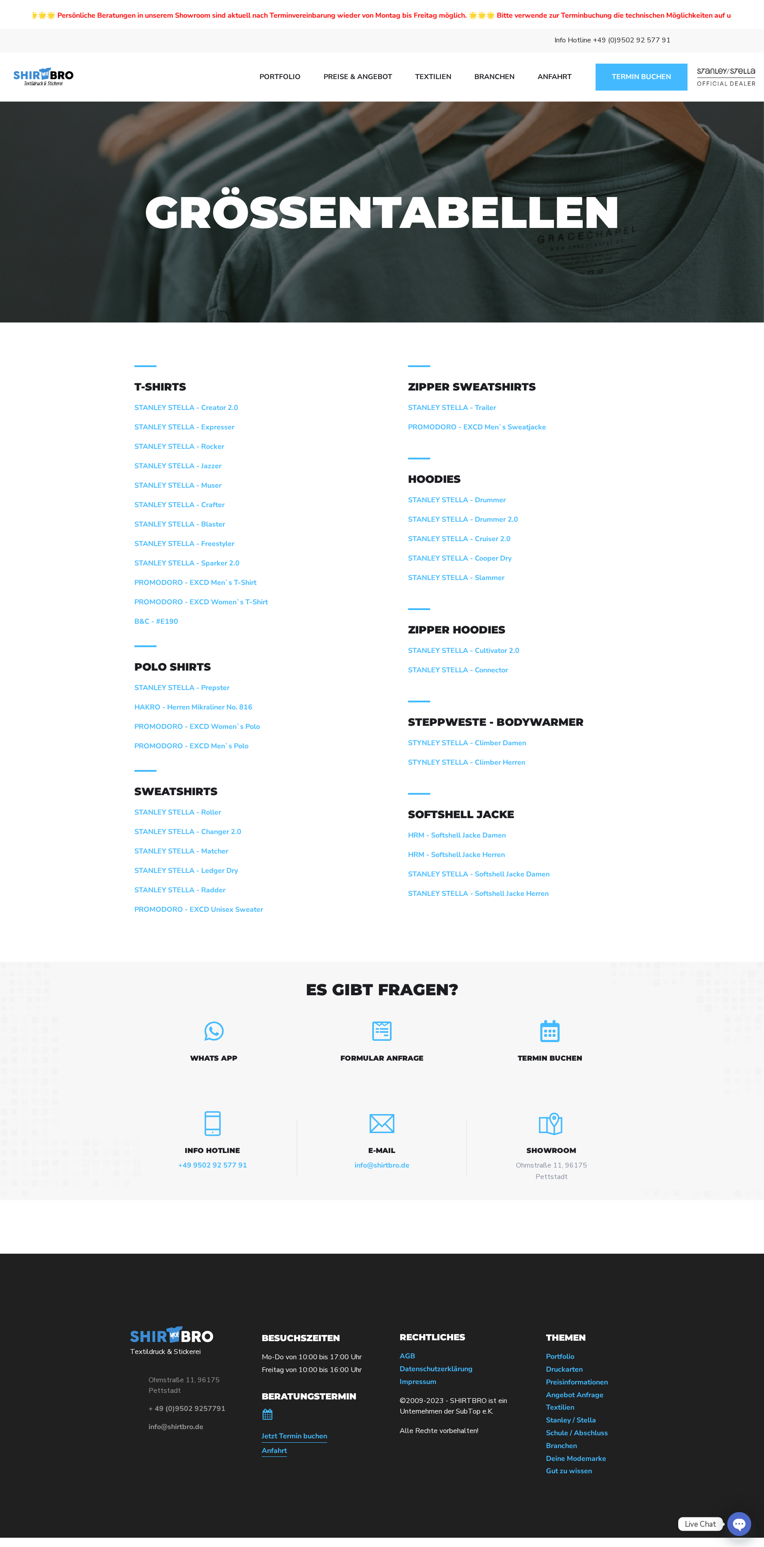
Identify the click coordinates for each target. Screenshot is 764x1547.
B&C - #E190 (156, 621)
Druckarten (564, 1369)
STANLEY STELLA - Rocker (179, 446)
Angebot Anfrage (575, 1395)
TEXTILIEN (433, 77)
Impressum (418, 1382)
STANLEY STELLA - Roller (177, 812)
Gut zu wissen (569, 1471)
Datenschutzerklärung (436, 1369)
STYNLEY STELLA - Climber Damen (467, 743)
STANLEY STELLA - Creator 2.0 (186, 408)
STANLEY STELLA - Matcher (181, 851)
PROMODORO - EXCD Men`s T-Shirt (195, 583)
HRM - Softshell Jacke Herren (456, 855)
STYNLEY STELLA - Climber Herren (466, 762)
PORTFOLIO (280, 77)
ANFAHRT (555, 77)
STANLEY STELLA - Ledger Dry (186, 871)
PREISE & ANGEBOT (358, 77)
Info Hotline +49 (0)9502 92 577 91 (612, 40)
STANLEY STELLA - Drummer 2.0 (463, 519)
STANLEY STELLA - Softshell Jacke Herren (478, 894)
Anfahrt (274, 1451)
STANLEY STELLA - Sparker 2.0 (187, 563)
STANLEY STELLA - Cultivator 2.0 (464, 651)
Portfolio (560, 1356)
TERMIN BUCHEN (641, 77)
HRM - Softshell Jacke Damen (457, 835)
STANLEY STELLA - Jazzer (178, 466)
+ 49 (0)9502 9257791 (187, 1409)
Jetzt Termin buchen (294, 1436)
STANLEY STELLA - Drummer (457, 500)
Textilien (560, 1407)
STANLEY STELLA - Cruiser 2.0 (459, 539)
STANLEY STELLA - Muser (178, 485)
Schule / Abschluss (577, 1433)
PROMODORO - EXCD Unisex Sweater (198, 909)
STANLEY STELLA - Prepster (181, 688)
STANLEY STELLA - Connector (458, 670)
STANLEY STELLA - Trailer (452, 408)
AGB (407, 1356)
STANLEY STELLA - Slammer (456, 578)
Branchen (561, 1446)
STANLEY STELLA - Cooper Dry (460, 558)
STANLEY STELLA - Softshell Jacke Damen (479, 874)
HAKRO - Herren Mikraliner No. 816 (193, 707)
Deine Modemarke (576, 1459)
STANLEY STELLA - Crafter (179, 505)
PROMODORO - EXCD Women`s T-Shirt (201, 602)
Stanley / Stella (571, 1420)
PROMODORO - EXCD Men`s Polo (191, 746)
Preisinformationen (577, 1382)
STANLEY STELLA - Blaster (179, 524)
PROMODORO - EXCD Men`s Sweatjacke (477, 427)
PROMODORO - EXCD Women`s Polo (197, 727)
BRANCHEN (494, 77)
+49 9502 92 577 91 (212, 1165)
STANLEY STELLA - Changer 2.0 (187, 832)
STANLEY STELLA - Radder (179, 890)
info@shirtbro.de (382, 1165)
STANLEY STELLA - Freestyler (184, 544)
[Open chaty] (739, 1524)
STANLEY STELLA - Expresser (184, 427)
